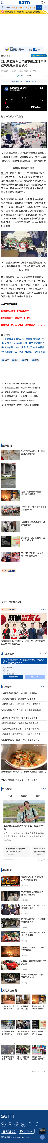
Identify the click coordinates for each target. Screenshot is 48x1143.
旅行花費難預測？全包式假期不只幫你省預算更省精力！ (23, 1007)
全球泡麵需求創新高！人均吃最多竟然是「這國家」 (24, 771)
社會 (39, 7)
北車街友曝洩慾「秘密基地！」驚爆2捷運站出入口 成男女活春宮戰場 (8, 1007)
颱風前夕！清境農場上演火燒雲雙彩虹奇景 (23, 343)
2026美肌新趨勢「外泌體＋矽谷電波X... (20, 400)
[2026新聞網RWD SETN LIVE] (2, 2)
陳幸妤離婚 (30, 7)
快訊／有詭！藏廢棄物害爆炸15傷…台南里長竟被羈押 (38, 1007)
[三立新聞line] (23, 1124)
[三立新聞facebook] (10, 1124)
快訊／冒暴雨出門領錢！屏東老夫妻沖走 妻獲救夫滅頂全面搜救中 (23, 1058)
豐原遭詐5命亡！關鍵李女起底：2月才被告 (23, 351)
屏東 (22, 157)
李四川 (9, 670)
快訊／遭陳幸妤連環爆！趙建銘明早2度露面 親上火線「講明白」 (23, 1032)
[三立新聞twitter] (30, 1124)
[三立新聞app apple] (9, 1131)
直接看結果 (13, 676)
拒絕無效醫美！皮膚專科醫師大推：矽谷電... (22, 405)
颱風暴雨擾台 (18, 7)
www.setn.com (23, 1137)
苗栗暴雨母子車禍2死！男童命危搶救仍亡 (23, 338)
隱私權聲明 (5, 1137)
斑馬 (41, 184)
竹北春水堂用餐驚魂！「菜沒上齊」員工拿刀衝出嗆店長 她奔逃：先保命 (8, 1058)
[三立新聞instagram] (17, 1124)
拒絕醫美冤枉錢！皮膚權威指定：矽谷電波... (22, 396)
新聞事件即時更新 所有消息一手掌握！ (21, 383)
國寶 (38, 796)
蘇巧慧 (9, 667)
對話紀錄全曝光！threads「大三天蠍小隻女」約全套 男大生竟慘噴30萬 (38, 1032)
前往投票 (34, 676)
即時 (8, 7)
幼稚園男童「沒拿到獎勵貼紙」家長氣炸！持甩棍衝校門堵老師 (38, 1058)
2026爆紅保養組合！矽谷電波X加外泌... (20, 392)
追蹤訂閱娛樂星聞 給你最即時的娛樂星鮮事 (22, 387)
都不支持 (10, 674)
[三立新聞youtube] (3, 1124)
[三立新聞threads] (37, 1124)
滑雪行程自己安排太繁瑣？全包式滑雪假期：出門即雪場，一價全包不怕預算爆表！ (8, 1032)
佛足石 (24, 796)
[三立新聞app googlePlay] (27, 1131)
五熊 (10, 796)
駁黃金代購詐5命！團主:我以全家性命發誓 (23, 347)
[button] (38, 2)
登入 (45, 2)
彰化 (17, 116)
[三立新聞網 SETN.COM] (2, 7)
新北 (3, 173)
